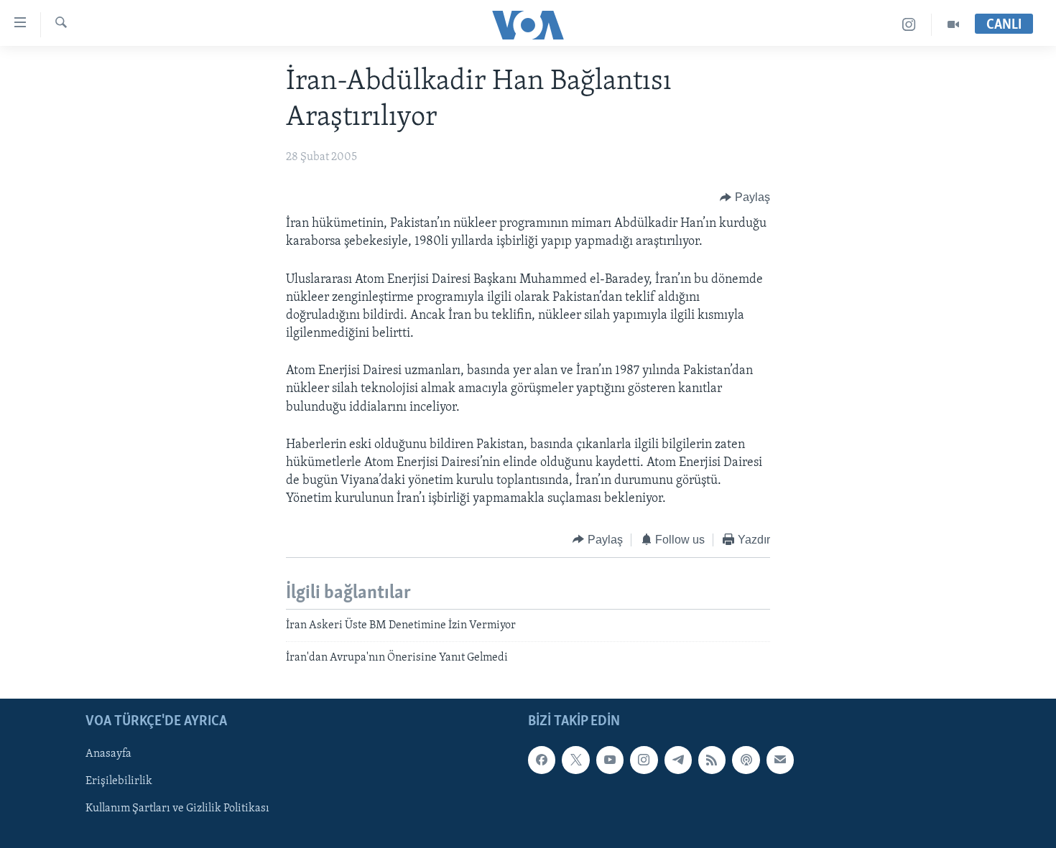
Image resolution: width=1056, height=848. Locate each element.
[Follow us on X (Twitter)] (575, 759)
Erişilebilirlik (118, 781)
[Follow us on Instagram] (643, 759)
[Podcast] (745, 759)
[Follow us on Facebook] (541, 759)
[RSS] (712, 759)
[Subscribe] (780, 759)
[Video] (953, 25)
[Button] (745, 197)
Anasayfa (108, 754)
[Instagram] (909, 25)
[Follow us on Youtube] (610, 759)
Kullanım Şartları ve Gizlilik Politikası (177, 808)
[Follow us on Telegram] (678, 759)
